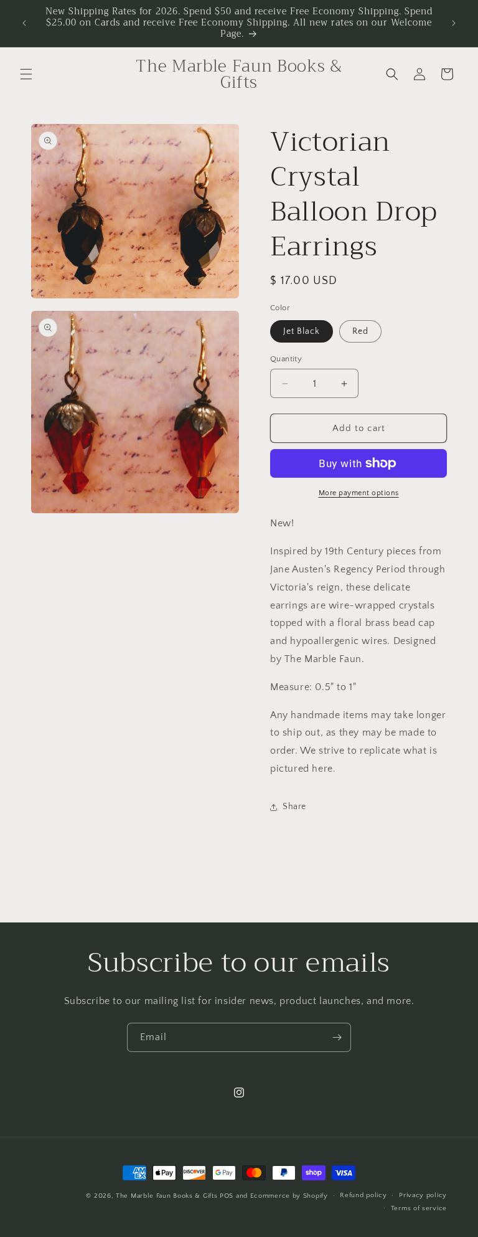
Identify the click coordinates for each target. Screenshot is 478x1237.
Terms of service (419, 1208)
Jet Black (301, 331)
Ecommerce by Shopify (289, 1196)
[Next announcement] (453, 23)
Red (360, 331)
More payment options (359, 493)
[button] (26, 74)
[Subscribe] (336, 1037)
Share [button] (294, 807)
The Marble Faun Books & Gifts (166, 1196)
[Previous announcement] (24, 23)
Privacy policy (423, 1195)
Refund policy (363, 1195)
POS (226, 1196)
